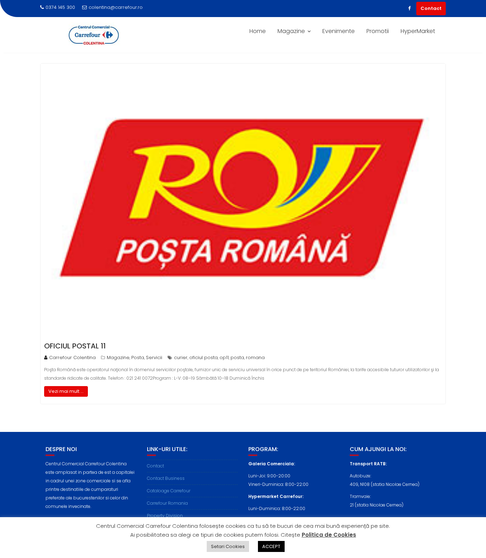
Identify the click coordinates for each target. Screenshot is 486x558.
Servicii (154, 357)
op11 (224, 357)
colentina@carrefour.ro (116, 7)
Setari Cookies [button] (228, 546)
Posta (137, 357)
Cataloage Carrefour (168, 491)
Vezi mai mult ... (66, 391)
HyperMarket (418, 31)
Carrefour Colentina (72, 357)
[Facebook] (409, 8)
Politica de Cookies (329, 534)
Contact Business (166, 478)
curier (180, 357)
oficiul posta (203, 357)
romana (255, 357)
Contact (431, 8)
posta (237, 357)
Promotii (377, 31)
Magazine (291, 31)
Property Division (165, 516)
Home (257, 31)
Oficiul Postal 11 (75, 346)
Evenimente (338, 31)
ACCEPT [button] (271, 546)
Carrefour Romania (167, 503)
